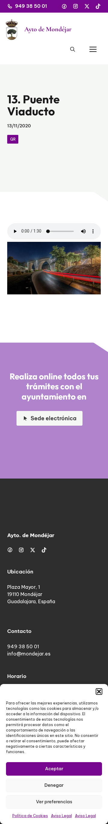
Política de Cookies (30, 815)
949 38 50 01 (31, 6)
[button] (99, 692)
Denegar (54, 785)
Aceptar (54, 768)
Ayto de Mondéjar (47, 29)
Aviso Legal (61, 815)
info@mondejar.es (28, 654)
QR (13, 139)
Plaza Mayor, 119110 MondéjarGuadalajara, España (31, 594)
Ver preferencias (54, 801)
